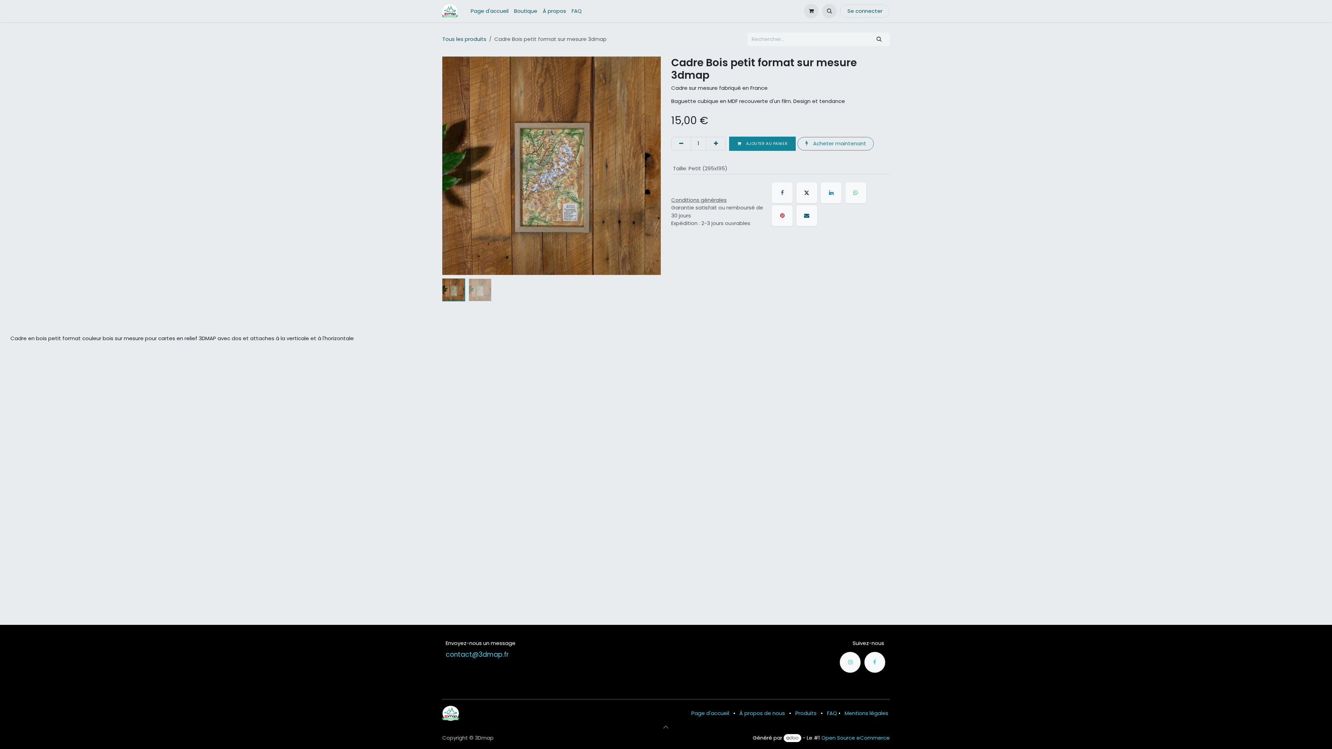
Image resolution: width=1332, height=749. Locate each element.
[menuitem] (489, 11)
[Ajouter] (716, 143)
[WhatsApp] (855, 192)
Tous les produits (464, 39)
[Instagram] (850, 662)
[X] (806, 192)
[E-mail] (806, 215)
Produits (806, 713)
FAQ (832, 713)
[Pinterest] (782, 215)
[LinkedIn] (831, 192)
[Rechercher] (879, 39)
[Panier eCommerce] (811, 11)
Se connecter (864, 11)
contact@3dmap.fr (477, 654)
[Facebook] (782, 192)
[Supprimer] (681, 143)
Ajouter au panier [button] (766, 143)
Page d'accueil (710, 713)
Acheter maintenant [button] (839, 143)
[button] (829, 11)
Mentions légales (866, 713)
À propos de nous (762, 713)
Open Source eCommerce (855, 737)
